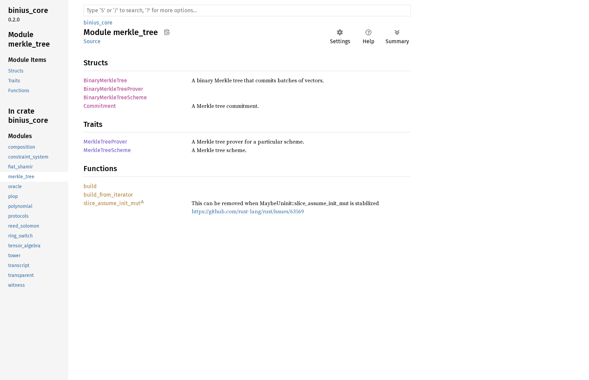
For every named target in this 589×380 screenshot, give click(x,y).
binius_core (98, 22)
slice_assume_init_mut (112, 203)
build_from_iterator (108, 195)
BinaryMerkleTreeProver (113, 89)
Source (92, 41)
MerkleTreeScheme (107, 150)
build (90, 186)
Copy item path (166, 32)
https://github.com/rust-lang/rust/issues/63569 (248, 211)
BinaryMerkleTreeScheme (115, 97)
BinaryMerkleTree (105, 80)
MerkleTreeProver (105, 141)
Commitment (100, 106)
